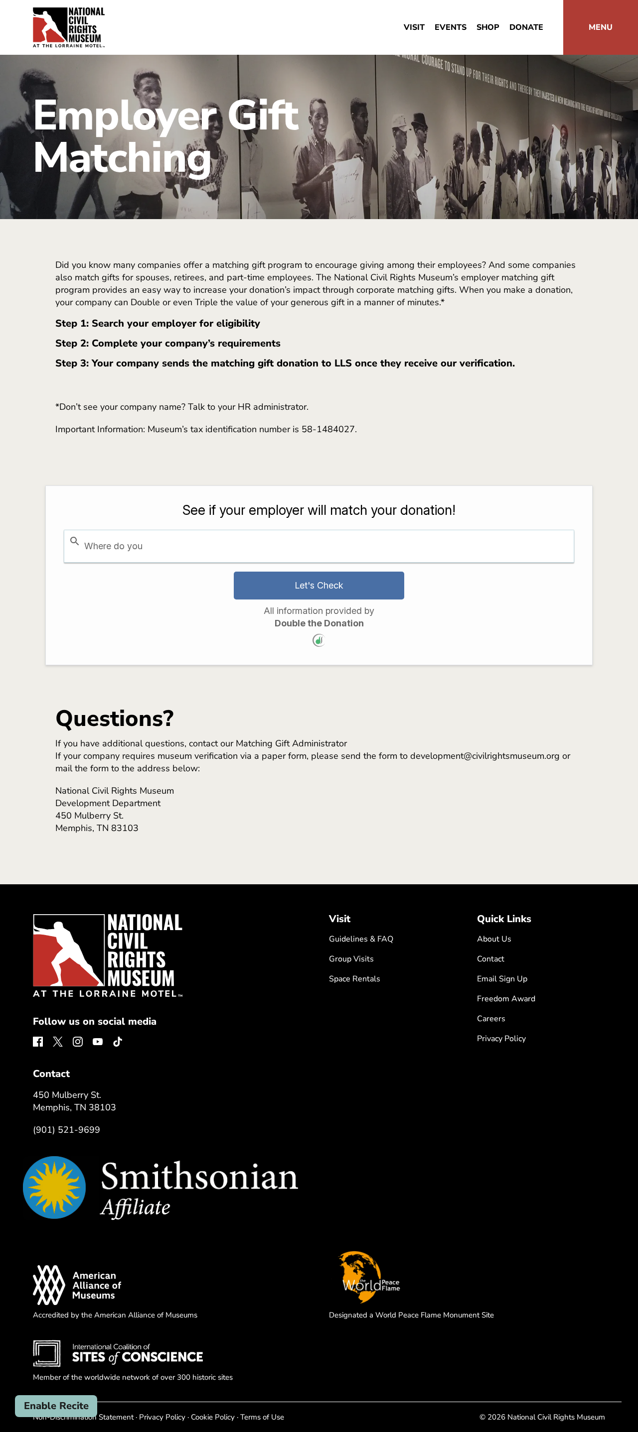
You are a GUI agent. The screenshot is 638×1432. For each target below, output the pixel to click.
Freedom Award (506, 999)
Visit (414, 27)
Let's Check (319, 585)
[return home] (69, 13)
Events (451, 27)
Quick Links (504, 919)
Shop (488, 27)
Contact (490, 959)
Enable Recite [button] (56, 1406)
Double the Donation (319, 623)
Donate (526, 27)
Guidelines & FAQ (361, 939)
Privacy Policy (501, 1039)
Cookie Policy (213, 1417)
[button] (600, 27)
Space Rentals (354, 979)
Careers (491, 1019)
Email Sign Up (502, 979)
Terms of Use (262, 1417)
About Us (494, 939)
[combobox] (318, 546)
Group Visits (351, 959)
